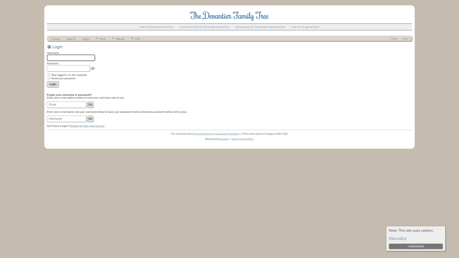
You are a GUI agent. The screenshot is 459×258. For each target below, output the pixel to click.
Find (102, 39)
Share (394, 38)
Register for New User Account (87, 126)
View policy (398, 238)
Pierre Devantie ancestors (157, 27)
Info (137, 39)
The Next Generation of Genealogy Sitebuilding (215, 133)
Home (56, 39)
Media (120, 39)
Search (71, 39)
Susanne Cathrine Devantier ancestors (204, 27)
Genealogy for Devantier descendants (260, 27)
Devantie (224, 138)
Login (85, 39)
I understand (416, 246)
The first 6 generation (305, 27)
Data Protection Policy (243, 138)
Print (405, 38)
